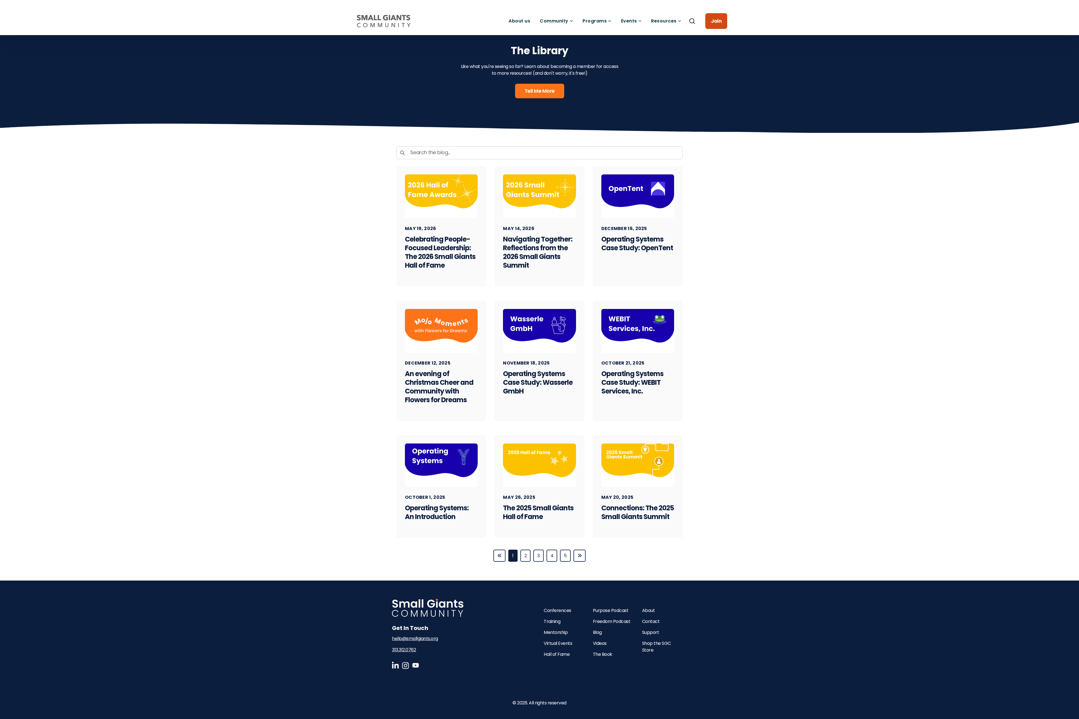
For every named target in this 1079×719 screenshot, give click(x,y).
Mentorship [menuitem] (556, 632)
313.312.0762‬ (404, 650)
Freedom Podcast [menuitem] (612, 621)
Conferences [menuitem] (557, 610)
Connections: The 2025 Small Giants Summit (637, 512)
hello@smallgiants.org (415, 638)
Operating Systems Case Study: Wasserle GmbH (538, 382)
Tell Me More (540, 90)
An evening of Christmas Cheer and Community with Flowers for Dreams (439, 386)
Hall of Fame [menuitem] (557, 654)
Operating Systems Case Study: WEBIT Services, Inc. (632, 382)
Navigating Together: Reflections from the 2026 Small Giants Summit (537, 252)
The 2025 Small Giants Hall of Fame (538, 512)
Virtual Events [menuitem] (558, 643)
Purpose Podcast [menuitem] (611, 610)
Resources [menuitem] (664, 21)
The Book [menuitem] (602, 654)
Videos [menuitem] (600, 643)
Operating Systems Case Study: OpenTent (637, 243)
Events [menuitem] (629, 21)
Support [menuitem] (650, 632)
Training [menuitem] (552, 621)
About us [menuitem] (519, 21)
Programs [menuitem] (594, 21)
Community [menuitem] (554, 21)
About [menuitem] (648, 610)
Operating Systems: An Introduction (437, 512)
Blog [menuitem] (597, 632)
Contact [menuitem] (651, 621)
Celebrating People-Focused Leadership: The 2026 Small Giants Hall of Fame (440, 252)
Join (716, 20)
